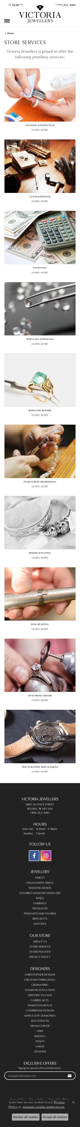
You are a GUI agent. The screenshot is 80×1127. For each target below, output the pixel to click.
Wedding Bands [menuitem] (40, 887)
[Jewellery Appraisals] (40, 309)
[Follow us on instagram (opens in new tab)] (46, 855)
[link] (65, 4)
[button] (16, 4)
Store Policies (39, 951)
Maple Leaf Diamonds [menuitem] (40, 1015)
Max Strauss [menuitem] (40, 1020)
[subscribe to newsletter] (69, 1075)
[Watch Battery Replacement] (40, 736)
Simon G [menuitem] (40, 1036)
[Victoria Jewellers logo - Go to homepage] (40, 14)
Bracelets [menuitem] (40, 918)
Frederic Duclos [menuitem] (40, 995)
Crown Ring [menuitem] (40, 984)
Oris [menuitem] (40, 1031)
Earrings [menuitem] (39, 903)
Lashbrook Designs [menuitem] (40, 1010)
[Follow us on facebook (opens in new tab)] (34, 855)
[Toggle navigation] (7, 21)
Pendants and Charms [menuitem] (40, 913)
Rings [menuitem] (40, 898)
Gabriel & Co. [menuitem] (40, 1000)
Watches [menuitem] (40, 923)
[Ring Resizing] (40, 594)
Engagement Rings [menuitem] (40, 882)
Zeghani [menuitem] (40, 1051)
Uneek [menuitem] (40, 1046)
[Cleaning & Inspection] (40, 95)
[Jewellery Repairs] (40, 380)
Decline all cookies (25, 1117)
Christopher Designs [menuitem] (40, 974)
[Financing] (40, 237)
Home (10, 33)
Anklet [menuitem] (40, 877)
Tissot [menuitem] (40, 1041)
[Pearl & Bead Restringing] (40, 451)
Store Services (39, 946)
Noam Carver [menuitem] (40, 1025)
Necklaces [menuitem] (39, 908)
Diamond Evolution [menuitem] (40, 990)
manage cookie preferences (44, 1107)
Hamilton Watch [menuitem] (40, 1005)
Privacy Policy (40, 956)
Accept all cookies (55, 1117)
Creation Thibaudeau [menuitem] (40, 979)
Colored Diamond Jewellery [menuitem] (40, 893)
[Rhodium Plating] (40, 522)
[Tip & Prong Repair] (40, 665)
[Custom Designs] (40, 166)
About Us (40, 941)
